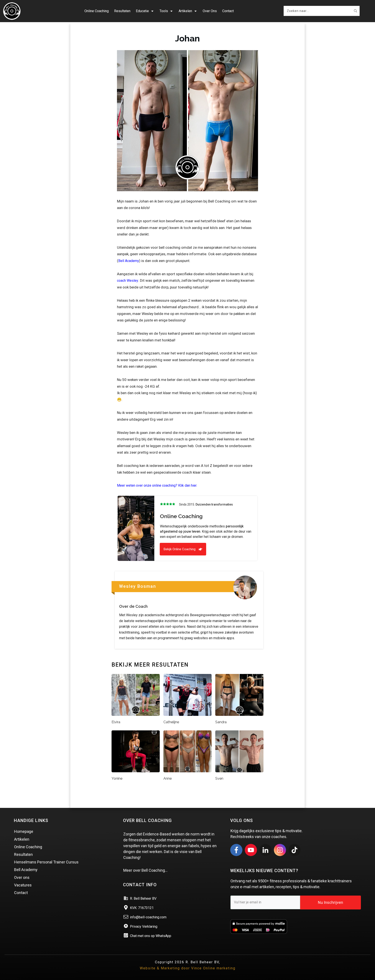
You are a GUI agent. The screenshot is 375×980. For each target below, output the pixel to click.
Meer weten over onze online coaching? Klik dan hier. (157, 485)
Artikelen (21, 839)
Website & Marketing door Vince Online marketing (187, 968)
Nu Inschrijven (330, 902)
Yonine (117, 778)
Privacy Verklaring (143, 926)
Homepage (23, 831)
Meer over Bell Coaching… (145, 870)
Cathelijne (171, 722)
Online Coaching (28, 847)
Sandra (221, 722)
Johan (187, 38)
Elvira (116, 722)
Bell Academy (128, 261)
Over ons (22, 877)
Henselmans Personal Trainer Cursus (46, 862)
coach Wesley (127, 280)
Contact (21, 892)
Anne (167, 778)
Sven (219, 778)
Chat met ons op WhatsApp (150, 936)
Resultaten (23, 854)
